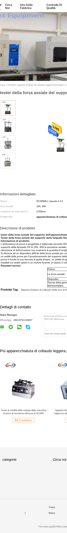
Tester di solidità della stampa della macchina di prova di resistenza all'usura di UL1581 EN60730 (23, 412)
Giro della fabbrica (26, 6)
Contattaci (25, 420)
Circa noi (8, 6)
